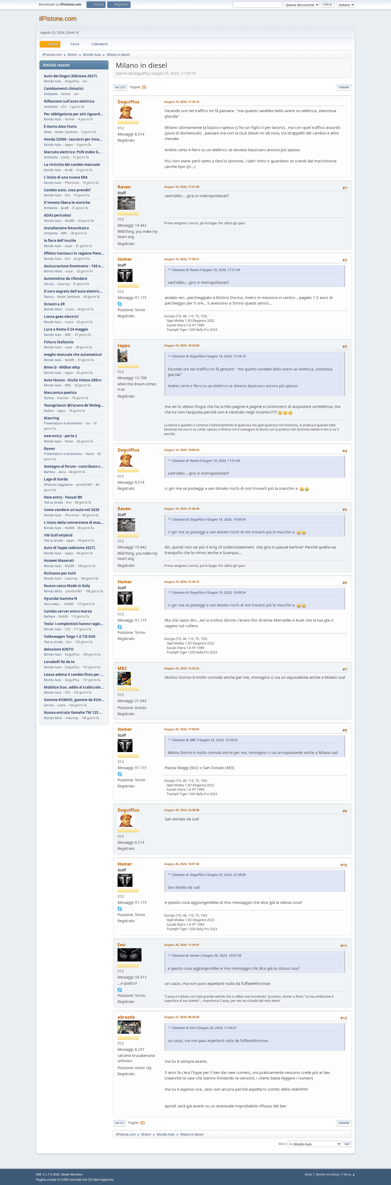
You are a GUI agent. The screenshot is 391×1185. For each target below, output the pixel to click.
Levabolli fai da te (59, 662)
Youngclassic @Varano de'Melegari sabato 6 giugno (74, 405)
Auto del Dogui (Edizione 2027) (70, 76)
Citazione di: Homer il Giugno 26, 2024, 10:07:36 (206, 955)
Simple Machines (72, 1174)
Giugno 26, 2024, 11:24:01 (181, 945)
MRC (122, 668)
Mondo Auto (52, 81)
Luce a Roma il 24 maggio (66, 329)
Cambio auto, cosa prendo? (67, 190)
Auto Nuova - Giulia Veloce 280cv (73, 380)
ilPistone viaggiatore (58, 485)
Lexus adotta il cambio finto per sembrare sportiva (74, 674)
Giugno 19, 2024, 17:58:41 (181, 259)
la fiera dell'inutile (60, 240)
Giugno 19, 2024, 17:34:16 (181, 102)
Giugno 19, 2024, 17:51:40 (181, 187)
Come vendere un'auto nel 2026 (71, 510)
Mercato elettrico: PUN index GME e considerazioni (74, 152)
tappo (124, 345)
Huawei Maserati (59, 560)
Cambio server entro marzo (68, 611)
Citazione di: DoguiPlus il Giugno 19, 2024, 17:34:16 (209, 356)
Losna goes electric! (61, 316)
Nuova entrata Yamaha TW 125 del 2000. (74, 712)
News (48, 132)
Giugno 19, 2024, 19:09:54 (181, 450)
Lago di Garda (56, 479)
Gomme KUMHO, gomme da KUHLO (74, 700)
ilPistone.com (58, 18)
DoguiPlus (128, 102)
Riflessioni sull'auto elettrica (69, 101)
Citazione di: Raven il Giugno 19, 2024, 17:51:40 (206, 270)
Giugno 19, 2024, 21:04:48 (181, 509)
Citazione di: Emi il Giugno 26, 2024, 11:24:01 (204, 1028)
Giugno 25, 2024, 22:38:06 (181, 810)
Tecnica (49, 297)
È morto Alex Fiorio (60, 126)
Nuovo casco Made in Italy (67, 586)
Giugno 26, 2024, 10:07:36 (181, 864)
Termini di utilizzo (328, 1174)
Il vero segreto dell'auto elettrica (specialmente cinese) (74, 291)
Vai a (282, 1143)
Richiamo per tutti (60, 573)
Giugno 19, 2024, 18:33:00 (181, 345)
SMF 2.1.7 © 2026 (47, 1174)
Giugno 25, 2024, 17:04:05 (181, 729)
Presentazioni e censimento (63, 423)
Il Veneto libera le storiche (67, 202)
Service (49, 284)
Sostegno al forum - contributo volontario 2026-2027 (74, 466)
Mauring (51, 418)
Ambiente (50, 94)
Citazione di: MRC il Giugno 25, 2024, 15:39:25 (205, 740)
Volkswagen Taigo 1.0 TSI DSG (69, 636)
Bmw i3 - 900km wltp (62, 367)
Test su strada (53, 502)
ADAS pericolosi (57, 215)
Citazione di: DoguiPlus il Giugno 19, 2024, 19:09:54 (209, 519)
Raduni (49, 411)
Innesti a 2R (54, 304)
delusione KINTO (59, 649)
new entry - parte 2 (60, 436)
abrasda (126, 1017)
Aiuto (308, 1174)
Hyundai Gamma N (60, 598)
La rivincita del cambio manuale (72, 164)
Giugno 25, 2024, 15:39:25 (181, 668)
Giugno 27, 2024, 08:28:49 (181, 1017)
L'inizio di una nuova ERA (66, 177)
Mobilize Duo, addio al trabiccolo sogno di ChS (74, 687)
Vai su (119, 1123)
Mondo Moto (53, 271)
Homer (125, 259)
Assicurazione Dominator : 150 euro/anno (74, 266)
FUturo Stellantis (59, 342)
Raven (49, 448)
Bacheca (49, 472)
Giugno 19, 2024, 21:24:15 (181, 582)
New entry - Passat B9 (63, 497)
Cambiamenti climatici (64, 88)
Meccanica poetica (60, 392)
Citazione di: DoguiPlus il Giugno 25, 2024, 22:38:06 (209, 874)
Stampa (343, 87)
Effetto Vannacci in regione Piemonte (74, 253)
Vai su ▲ (349, 1174)
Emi (122, 945)
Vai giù (120, 87)
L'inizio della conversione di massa (74, 522)
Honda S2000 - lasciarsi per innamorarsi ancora (74, 139)
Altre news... (52, 604)
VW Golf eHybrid (58, 535)
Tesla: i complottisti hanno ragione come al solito (74, 624)
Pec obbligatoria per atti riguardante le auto (74, 114)
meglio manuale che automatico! (73, 354)
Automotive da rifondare (65, 278)
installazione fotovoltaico (66, 228)
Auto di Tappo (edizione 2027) (69, 548)
